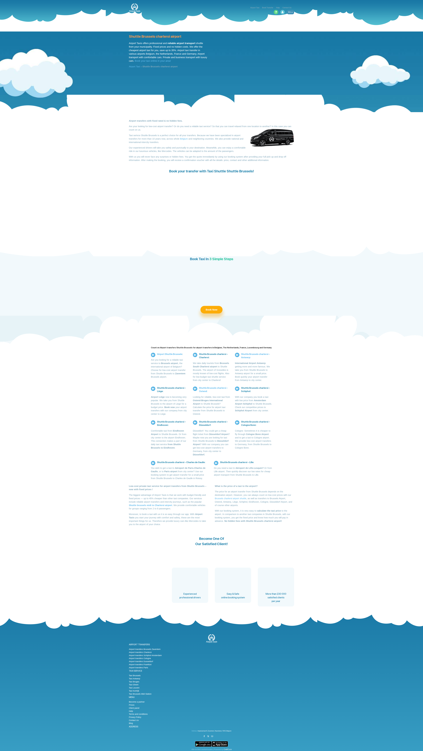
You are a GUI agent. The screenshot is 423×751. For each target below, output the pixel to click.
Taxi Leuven (134, 688)
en (289, 12)
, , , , (214, 731)
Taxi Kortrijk (134, 691)
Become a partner (137, 702)
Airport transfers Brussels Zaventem (144, 649)
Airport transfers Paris (138, 668)
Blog (131, 723)
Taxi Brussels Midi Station (140, 694)
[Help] (276, 12)
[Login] (282, 12)
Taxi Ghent (133, 685)
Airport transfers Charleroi (140, 652)
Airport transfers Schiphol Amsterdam (145, 655)
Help (131, 711)
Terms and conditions (138, 714)
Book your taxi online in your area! (153, 60)
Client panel (134, 708)
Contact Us (134, 720)
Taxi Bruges (134, 682)
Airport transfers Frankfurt (140, 664)
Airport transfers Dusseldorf (141, 661)
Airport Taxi (134, 66)
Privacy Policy (135, 717)
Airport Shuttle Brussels (169, 354)
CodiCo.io (228, 749)
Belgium (184, 139)
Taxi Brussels (135, 675)
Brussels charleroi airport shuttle (230, 498)
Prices (131, 705)
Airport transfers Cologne (140, 658)
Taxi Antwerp (134, 679)
